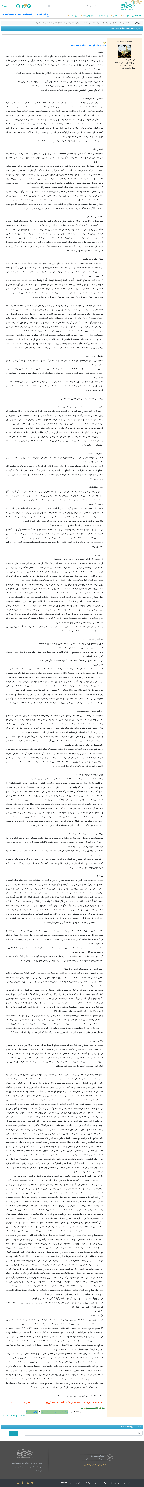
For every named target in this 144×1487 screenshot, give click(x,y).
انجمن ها (118, 23)
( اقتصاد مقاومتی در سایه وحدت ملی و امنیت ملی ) (17, 15)
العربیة (71, 1483)
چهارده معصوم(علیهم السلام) (69, 23)
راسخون (135, 15)
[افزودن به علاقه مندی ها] (18, 1483)
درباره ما (104, 1483)
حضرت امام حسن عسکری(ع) (46, 23)
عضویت (11, 6)
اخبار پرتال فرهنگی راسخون (95, 1464)
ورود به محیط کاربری (83, 1483)
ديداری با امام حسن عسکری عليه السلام (88, 45)
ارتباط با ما (112, 1483)
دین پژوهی (108, 23)
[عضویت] (23, 1483)
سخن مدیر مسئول (125, 1483)
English (64, 1483)
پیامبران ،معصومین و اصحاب (92, 23)
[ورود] (28, 1483)
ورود (4, 6)
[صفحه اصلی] (32, 1483)
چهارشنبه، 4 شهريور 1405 (43, 15)
